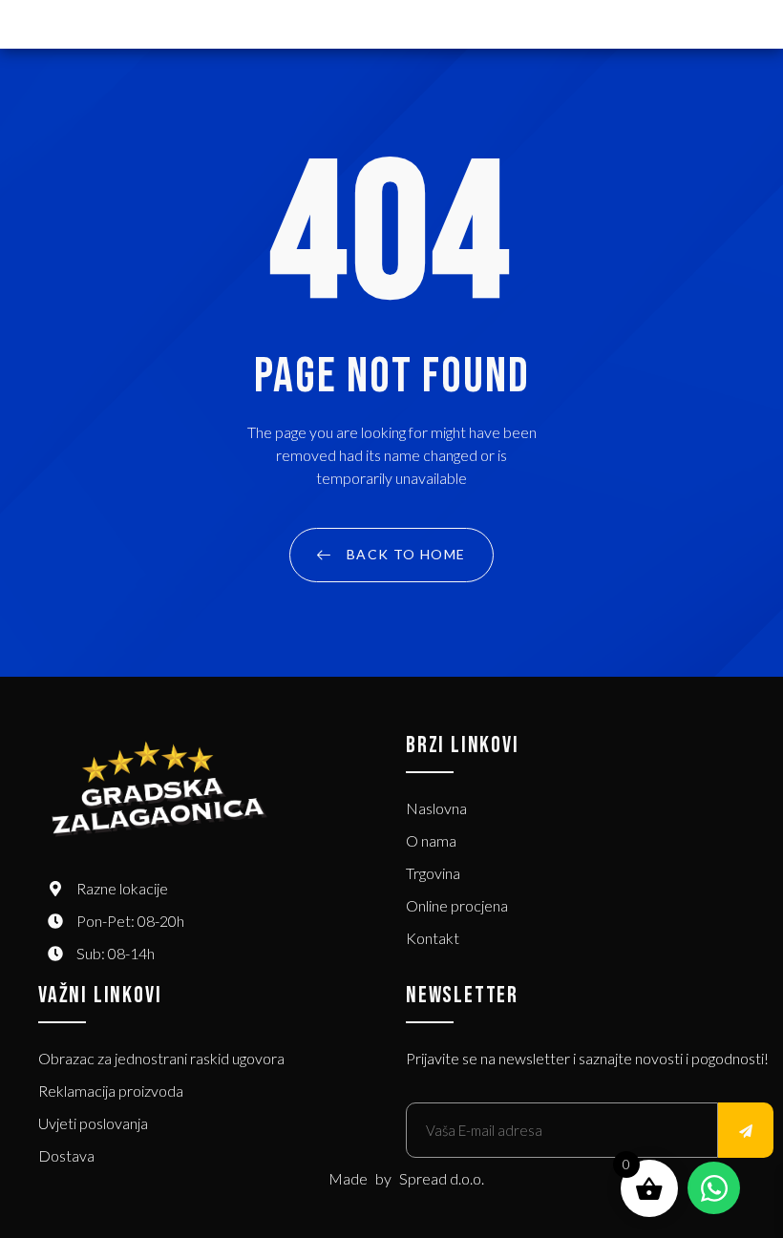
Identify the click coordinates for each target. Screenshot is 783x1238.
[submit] (745, 1130)
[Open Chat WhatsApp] (714, 1188)
